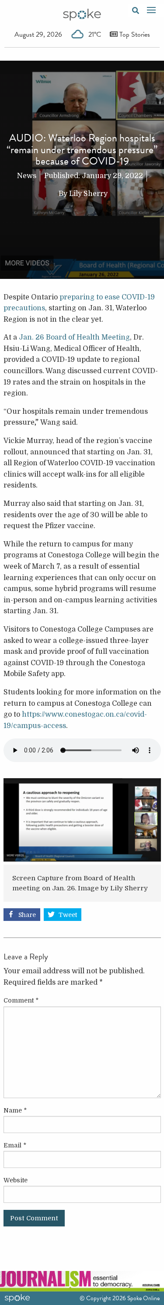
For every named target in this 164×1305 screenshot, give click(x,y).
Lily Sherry (88, 194)
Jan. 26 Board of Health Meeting (74, 337)
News (26, 176)
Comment (20, 1000)
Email (14, 1145)
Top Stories (134, 34)
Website (15, 1180)
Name (15, 1110)
